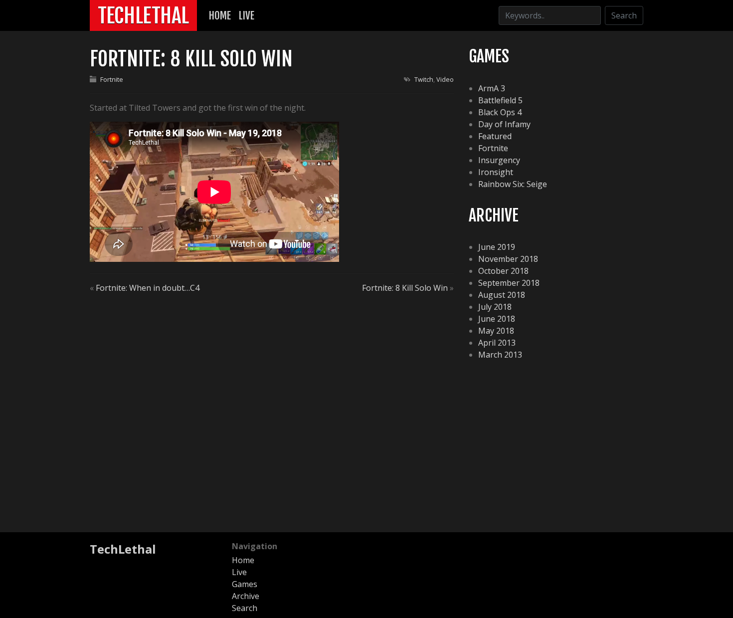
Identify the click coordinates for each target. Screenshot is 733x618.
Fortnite (111, 79)
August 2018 (501, 294)
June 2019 (496, 246)
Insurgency (499, 160)
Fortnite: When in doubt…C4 (147, 287)
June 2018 (496, 318)
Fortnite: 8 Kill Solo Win (405, 287)
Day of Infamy (504, 124)
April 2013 (497, 342)
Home (220, 15)
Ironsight (495, 172)
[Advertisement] (366, 446)
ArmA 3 (491, 88)
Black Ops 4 (500, 112)
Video (445, 79)
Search (624, 15)
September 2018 (509, 282)
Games (244, 584)
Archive (245, 596)
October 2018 (503, 270)
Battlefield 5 (500, 100)
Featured (495, 136)
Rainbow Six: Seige (512, 184)
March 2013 (500, 354)
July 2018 (495, 306)
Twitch (423, 79)
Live (246, 15)
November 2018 (508, 258)
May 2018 (496, 330)
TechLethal (143, 15)
